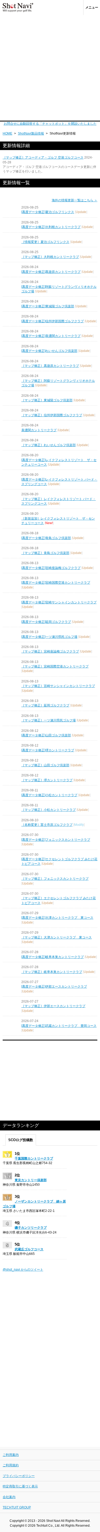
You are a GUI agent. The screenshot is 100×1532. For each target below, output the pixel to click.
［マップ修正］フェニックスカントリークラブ (55, 878)
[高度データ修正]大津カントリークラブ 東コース (57, 917)
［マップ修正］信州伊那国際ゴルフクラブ (51, 415)
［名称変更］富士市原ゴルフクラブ (47, 824)
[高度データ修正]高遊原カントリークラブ (51, 271)
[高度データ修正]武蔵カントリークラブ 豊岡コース (59, 1025)
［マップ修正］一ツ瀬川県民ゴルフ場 (48, 720)
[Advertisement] (50, 68)
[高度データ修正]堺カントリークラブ (47, 750)
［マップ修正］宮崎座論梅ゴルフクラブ (50, 651)
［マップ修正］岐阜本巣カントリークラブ (51, 971)
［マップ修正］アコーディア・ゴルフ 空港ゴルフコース (43, 157)
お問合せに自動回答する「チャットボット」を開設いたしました (50, 123)
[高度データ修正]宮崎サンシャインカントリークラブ (59, 602)
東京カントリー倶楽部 (31, 1180)
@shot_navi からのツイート (23, 1269)
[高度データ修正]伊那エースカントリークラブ (54, 986)
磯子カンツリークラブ (31, 1227)
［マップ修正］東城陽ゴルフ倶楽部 (47, 400)
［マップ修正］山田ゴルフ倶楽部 (45, 765)
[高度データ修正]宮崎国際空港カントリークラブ (55, 582)
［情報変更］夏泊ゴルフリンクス (45, 241)
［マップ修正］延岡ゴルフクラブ (45, 705)
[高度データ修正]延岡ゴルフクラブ (46, 621)
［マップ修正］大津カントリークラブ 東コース (56, 937)
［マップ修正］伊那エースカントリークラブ (53, 1006)
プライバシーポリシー (19, 1476)
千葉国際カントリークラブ (34, 1158)
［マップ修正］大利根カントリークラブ (50, 256)
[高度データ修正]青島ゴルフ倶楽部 (46, 538)
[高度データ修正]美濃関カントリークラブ (51, 335)
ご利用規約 (11, 1465)
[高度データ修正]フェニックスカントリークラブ (55, 839)
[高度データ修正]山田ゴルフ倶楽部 (46, 735)
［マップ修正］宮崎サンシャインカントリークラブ (58, 686)
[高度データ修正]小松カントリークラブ (49, 795)
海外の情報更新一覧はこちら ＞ (74, 200)
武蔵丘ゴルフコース (29, 1249)
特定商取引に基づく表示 (20, 1486)
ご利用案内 (11, 1454)
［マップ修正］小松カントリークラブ (48, 809)
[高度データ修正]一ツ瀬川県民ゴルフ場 (49, 636)
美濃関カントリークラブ (39, 430)
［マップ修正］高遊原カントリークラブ (50, 365)
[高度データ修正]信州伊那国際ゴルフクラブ (52, 321)
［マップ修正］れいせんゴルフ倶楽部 (48, 445)
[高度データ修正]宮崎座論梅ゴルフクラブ (51, 567)
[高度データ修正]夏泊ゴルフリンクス (47, 212)
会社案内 (9, 1497)
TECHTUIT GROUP (17, 1507)
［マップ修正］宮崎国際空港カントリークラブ (55, 666)
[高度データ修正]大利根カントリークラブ (51, 227)
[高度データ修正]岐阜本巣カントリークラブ (52, 957)
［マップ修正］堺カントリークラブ (47, 780)
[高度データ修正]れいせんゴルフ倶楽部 (49, 350)
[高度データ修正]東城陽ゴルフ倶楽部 (47, 306)
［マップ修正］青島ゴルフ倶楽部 (45, 553)
